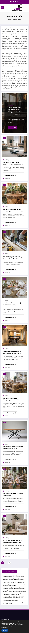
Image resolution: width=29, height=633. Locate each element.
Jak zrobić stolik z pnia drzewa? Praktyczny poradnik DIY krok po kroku (12, 210)
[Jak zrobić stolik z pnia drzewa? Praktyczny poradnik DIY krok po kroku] (14, 193)
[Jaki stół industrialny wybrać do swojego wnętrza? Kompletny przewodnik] (14, 335)
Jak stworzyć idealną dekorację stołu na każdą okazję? (12, 303)
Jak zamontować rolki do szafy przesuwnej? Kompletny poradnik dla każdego (12, 257)
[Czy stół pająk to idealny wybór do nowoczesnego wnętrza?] (14, 431)
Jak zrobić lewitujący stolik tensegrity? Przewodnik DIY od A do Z (13, 163)
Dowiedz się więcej (12, 127)
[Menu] (2, 7)
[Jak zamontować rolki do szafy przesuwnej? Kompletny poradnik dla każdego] (14, 240)
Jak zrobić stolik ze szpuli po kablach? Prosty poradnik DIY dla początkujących (15, 110)
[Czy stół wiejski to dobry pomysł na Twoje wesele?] (14, 478)
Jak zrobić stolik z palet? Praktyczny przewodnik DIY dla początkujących (12, 399)
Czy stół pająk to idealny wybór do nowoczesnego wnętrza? (13, 447)
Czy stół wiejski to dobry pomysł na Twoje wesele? (13, 494)
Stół (8, 105)
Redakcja (10, 114)
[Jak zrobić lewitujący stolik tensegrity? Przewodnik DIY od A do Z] (14, 146)
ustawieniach (4, 627)
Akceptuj (5, 630)
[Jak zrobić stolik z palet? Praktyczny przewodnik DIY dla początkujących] (14, 382)
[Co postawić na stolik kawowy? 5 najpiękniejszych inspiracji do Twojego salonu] (14, 524)
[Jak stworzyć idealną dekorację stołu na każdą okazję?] (14, 287)
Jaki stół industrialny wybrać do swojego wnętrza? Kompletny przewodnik (12, 352)
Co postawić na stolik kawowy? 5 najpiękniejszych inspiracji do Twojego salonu (12, 541)
